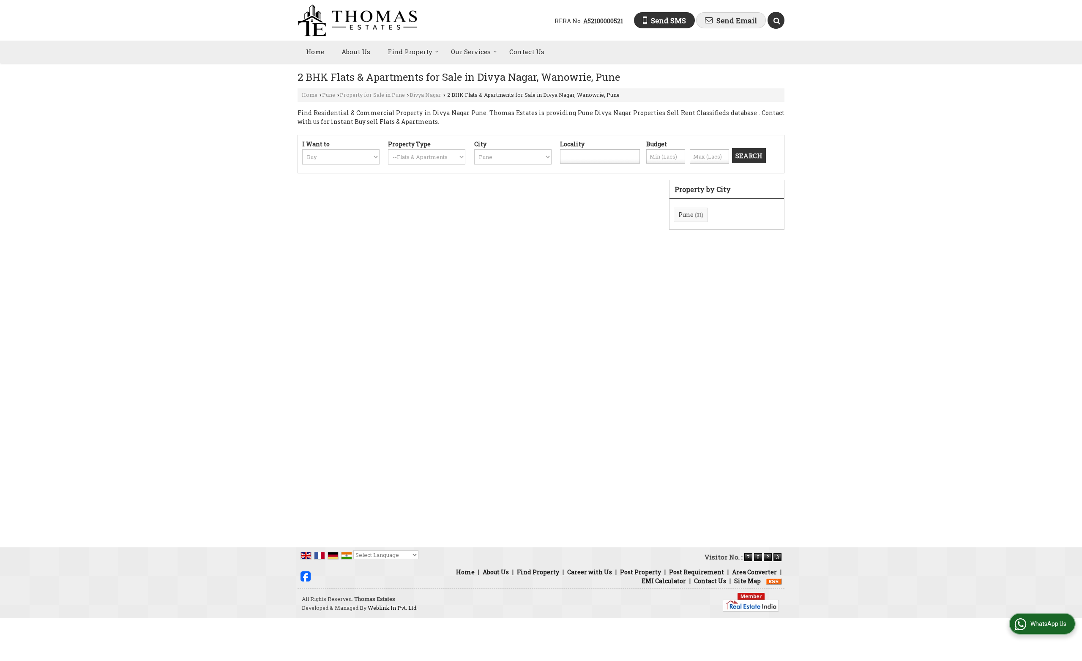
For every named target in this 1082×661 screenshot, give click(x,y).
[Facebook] (306, 575)
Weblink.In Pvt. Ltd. (393, 607)
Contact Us (526, 51)
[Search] (776, 20)
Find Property (410, 51)
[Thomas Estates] (357, 20)
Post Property (640, 572)
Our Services (471, 51)
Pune (328, 94)
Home (315, 51)
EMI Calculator (664, 581)
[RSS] (773, 581)
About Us (356, 51)
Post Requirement (696, 572)
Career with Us (589, 572)
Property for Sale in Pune (372, 94)
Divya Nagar (425, 94)
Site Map (747, 581)
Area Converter (754, 572)
